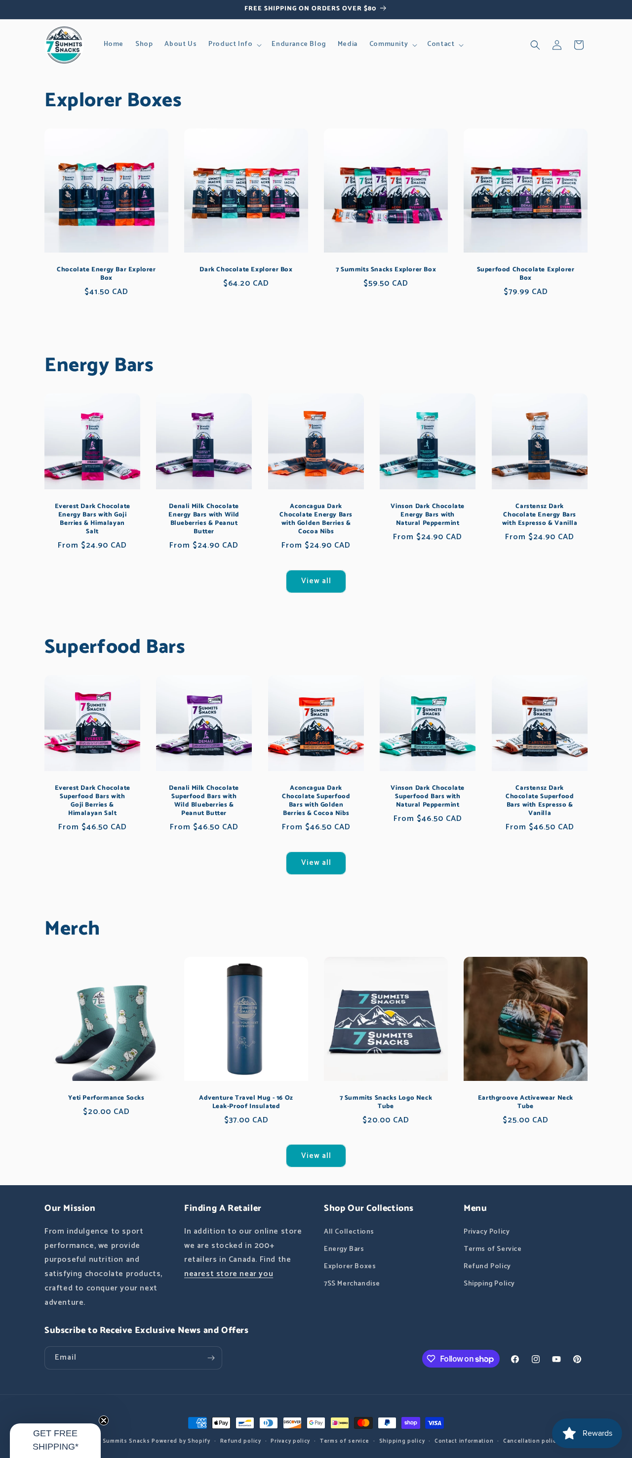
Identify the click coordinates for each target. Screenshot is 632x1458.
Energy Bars (344, 1249)
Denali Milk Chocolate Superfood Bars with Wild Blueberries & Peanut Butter (204, 801)
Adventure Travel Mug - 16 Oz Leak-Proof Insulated (246, 1102)
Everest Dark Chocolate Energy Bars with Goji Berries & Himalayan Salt (92, 519)
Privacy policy (290, 1441)
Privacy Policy (487, 1232)
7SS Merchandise (352, 1283)
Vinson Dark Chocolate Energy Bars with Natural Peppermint (428, 515)
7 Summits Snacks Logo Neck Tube (386, 1102)
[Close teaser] (104, 1420)
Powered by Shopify (181, 1441)
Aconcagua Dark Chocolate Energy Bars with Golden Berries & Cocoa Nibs (316, 519)
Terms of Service (493, 1249)
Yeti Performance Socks (106, 1098)
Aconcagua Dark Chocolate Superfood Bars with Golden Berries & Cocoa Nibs (316, 801)
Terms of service (344, 1441)
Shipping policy (402, 1441)
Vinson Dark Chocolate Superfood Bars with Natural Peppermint (428, 797)
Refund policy (240, 1441)
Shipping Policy (489, 1283)
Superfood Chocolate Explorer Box (526, 274)
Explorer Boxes (350, 1266)
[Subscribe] (211, 1358)
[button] (234, 44)
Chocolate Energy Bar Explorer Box (106, 274)
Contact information (463, 1441)
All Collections (349, 1232)
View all (316, 581)
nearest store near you (228, 1274)
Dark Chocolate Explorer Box (245, 270)
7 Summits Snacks (124, 1441)
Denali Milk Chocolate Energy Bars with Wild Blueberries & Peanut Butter (204, 519)
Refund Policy (487, 1266)
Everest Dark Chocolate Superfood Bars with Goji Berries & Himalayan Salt (92, 801)
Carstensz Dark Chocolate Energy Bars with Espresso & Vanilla (539, 515)
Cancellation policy (531, 1441)
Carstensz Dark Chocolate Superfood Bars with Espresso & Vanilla (540, 801)
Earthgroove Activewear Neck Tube (525, 1102)
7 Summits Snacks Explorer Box (386, 270)
